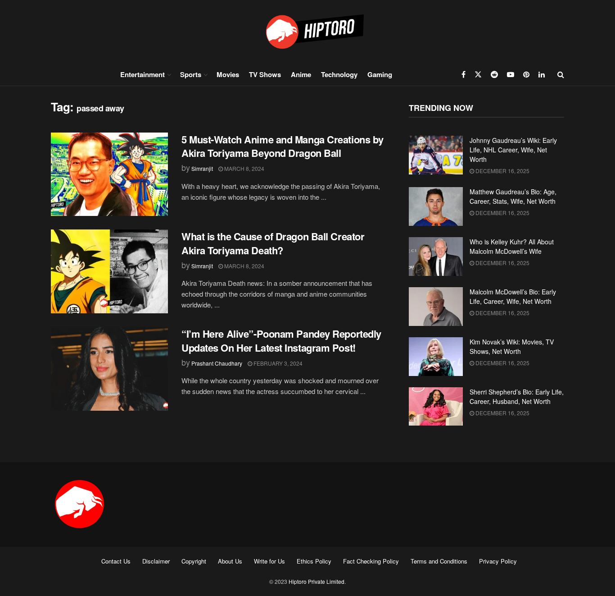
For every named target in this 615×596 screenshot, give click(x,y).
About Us (230, 561)
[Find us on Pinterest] (526, 74)
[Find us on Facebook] (463, 74)
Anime (301, 74)
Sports (190, 74)
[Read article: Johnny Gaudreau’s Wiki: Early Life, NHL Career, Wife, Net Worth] (436, 155)
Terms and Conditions (439, 561)
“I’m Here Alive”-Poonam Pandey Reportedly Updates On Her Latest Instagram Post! (281, 340)
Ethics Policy (314, 561)
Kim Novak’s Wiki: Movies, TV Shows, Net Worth (512, 346)
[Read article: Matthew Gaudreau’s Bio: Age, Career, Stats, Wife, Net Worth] (436, 206)
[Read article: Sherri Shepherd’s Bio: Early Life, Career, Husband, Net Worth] (436, 406)
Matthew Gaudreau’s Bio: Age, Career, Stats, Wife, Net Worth (513, 196)
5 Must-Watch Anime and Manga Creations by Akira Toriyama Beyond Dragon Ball (282, 146)
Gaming (379, 74)
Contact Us (116, 561)
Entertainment (142, 74)
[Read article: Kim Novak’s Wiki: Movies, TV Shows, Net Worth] (436, 356)
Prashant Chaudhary (216, 363)
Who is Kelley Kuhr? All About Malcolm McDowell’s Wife (512, 246)
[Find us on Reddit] (494, 74)
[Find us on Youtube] (510, 74)
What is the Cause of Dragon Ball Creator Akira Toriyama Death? (272, 243)
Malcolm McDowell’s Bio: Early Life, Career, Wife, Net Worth (513, 296)
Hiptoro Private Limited (316, 581)
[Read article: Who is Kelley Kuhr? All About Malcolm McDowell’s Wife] (436, 256)
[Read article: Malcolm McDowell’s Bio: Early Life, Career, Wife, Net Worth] (436, 306)
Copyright (193, 561)
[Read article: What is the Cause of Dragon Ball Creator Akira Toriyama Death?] (109, 271)
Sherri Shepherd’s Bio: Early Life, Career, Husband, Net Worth (517, 396)
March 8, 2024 (243, 168)
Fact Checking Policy (371, 561)
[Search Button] (560, 74)
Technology (339, 74)
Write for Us (269, 561)
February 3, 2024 (277, 363)
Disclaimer (156, 561)
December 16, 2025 (501, 170)
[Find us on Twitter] (478, 74)
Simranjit (202, 168)
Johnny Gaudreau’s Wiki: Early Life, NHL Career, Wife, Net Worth (513, 150)
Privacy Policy (498, 561)
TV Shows (265, 74)
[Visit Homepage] (307, 31)
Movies (228, 74)
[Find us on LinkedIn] (541, 74)
